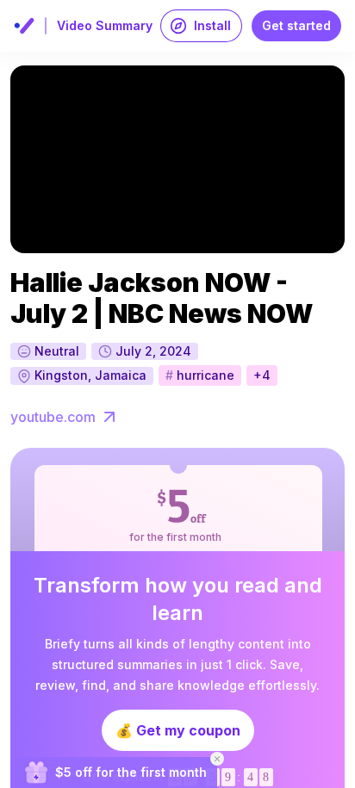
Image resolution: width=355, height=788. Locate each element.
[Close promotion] (217, 759)
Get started (296, 25)
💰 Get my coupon (177, 730)
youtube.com (53, 416)
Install (212, 25)
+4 (262, 375)
